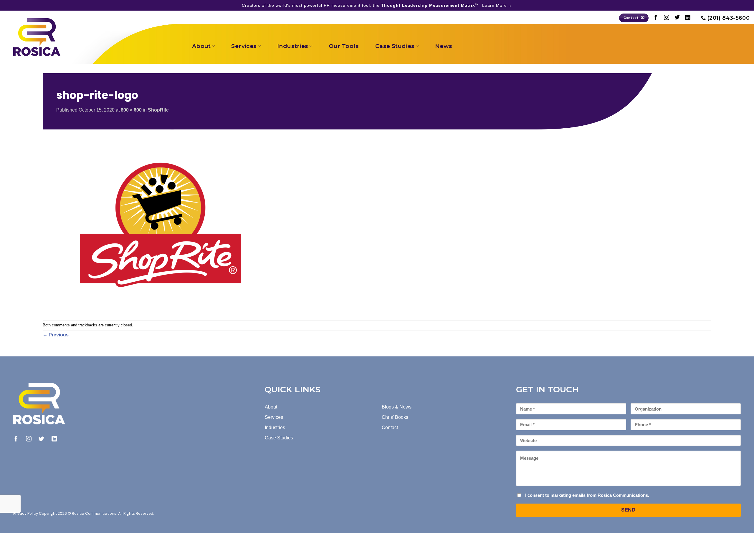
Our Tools (343, 45)
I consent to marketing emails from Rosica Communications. (587, 495)
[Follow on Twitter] (677, 18)
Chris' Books (395, 417)
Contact (390, 427)
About (201, 45)
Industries (292, 45)
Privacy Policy (25, 513)
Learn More (494, 5)
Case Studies (395, 45)
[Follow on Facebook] (656, 18)
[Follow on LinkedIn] (687, 18)
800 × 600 (131, 109)
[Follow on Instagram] (666, 18)
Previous (56, 334)
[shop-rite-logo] (160, 224)
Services (244, 45)
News (443, 45)
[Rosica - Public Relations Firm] (36, 37)
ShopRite (158, 109)
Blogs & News (396, 406)
